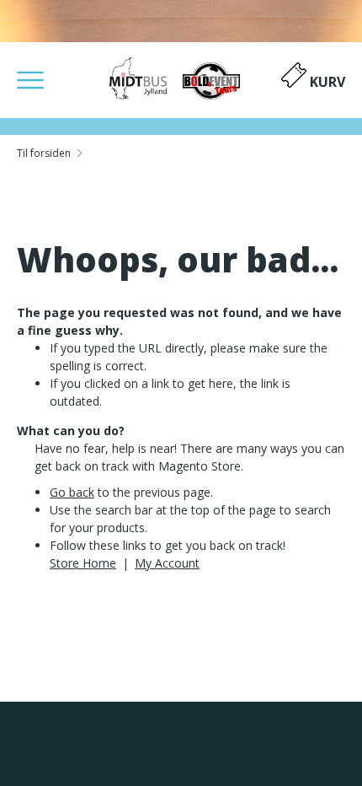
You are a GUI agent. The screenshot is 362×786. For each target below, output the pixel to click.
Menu (30, 80)
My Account (167, 563)
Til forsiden (44, 153)
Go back (72, 492)
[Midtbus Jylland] (181, 78)
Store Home (83, 563)
